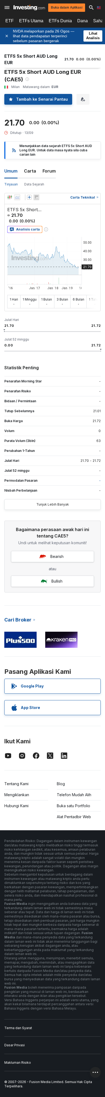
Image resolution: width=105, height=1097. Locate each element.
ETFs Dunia (60, 21)
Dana (82, 21)
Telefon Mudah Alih (74, 794)
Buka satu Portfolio (73, 805)
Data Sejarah (34, 184)
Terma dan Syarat (18, 1028)
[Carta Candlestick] (10, 197)
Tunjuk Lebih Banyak (52, 504)
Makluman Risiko (17, 1063)
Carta (30, 171)
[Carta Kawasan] (17, 197)
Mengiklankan (16, 794)
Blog (61, 783)
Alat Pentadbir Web (74, 816)
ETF (9, 21)
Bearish (57, 556)
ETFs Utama (31, 21)
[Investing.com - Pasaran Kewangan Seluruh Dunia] (29, 7)
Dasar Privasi (14, 1045)
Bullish (56, 581)
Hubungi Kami (16, 805)
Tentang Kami (16, 783)
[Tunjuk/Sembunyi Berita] (36, 197)
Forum (49, 171)
